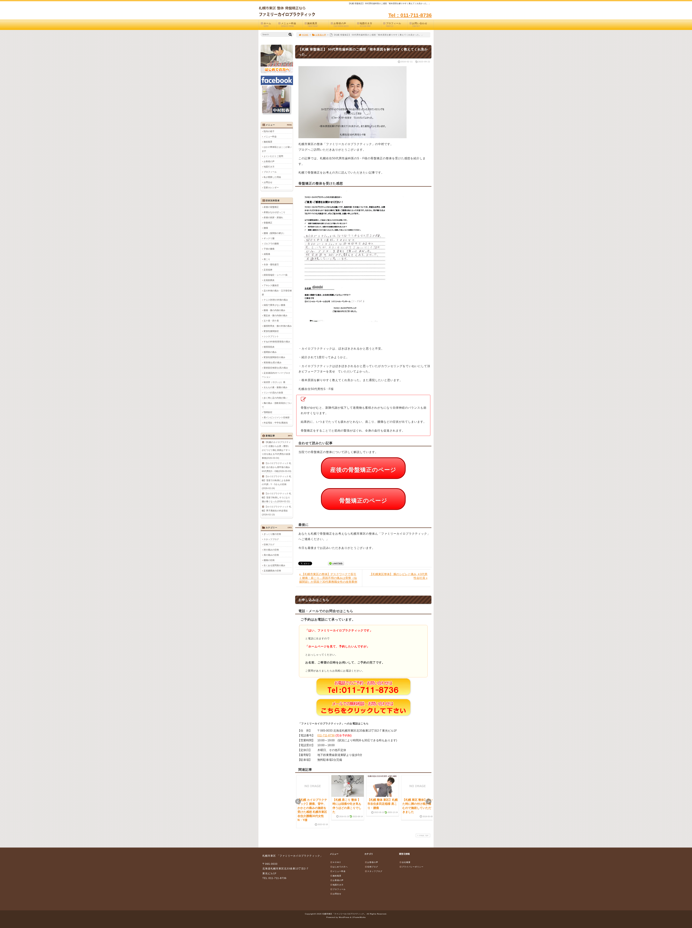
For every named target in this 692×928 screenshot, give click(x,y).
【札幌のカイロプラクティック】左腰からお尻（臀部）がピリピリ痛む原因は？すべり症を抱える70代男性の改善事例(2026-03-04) (276, 450)
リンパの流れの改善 (273, 392)
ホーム (267, 24)
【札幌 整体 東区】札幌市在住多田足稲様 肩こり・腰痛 (382, 803)
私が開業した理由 (272, 177)
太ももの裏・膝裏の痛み (275, 387)
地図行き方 (366, 24)
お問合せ (268, 182)
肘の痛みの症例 (271, 550)
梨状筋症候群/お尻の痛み (276, 368)
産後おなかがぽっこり (274, 212)
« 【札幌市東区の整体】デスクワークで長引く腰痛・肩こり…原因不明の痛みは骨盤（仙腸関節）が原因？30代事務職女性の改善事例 (328, 578)
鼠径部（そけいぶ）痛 (274, 382)
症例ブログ (269, 544)
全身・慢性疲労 (271, 264)
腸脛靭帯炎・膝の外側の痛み (278, 326)
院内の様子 (269, 131)
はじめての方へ (340, 867)
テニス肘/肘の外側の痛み (276, 300)
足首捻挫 (268, 269)
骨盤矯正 (268, 222)
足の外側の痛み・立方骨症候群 (277, 292)
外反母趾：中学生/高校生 (276, 422)
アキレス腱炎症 (271, 285)
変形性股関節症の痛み (274, 357)
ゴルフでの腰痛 (271, 243)
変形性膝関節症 (271, 331)
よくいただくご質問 (273, 156)
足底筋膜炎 (269, 280)
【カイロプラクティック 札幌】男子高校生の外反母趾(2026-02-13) (276, 510)
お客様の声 (341, 24)
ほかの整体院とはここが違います (277, 149)
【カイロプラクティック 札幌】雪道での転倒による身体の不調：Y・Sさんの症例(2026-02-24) (276, 482)
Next (428, 801)
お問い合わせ (419, 24)
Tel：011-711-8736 (410, 15)
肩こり (267, 259)
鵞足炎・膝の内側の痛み (275, 315)
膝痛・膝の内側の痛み (274, 310)
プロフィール (393, 24)
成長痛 (267, 254)
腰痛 (266, 228)
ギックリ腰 (269, 238)
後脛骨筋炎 (269, 347)
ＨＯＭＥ (337, 862)
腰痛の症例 (269, 560)
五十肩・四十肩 (271, 320)
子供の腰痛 (269, 249)
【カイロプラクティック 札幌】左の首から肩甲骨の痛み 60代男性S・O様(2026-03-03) (276, 467)
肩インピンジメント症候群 (277, 417)
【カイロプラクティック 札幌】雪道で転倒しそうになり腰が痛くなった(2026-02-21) (276, 497)
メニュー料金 (288, 24)
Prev (298, 801)
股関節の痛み (270, 352)
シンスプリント (271, 336)
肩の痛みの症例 (271, 555)
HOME (305, 35)
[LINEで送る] (336, 563)
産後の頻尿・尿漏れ (273, 217)
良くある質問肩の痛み (274, 565)
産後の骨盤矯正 (271, 207)
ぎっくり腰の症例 (272, 534)
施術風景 (312, 24)
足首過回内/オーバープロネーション (276, 375)
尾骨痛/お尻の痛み (272, 362)
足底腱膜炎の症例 (272, 570)
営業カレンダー (271, 187)
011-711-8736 (326, 735)
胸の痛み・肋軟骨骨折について (277, 405)
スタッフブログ (271, 539)
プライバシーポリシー (412, 867)
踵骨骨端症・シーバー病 (275, 275)
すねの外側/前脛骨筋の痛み (277, 341)
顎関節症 (268, 412)
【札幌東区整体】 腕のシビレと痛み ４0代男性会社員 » (398, 576)
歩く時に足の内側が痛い (275, 398)
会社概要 (406, 862)
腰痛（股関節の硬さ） (274, 233)
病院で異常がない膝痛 (274, 305)
